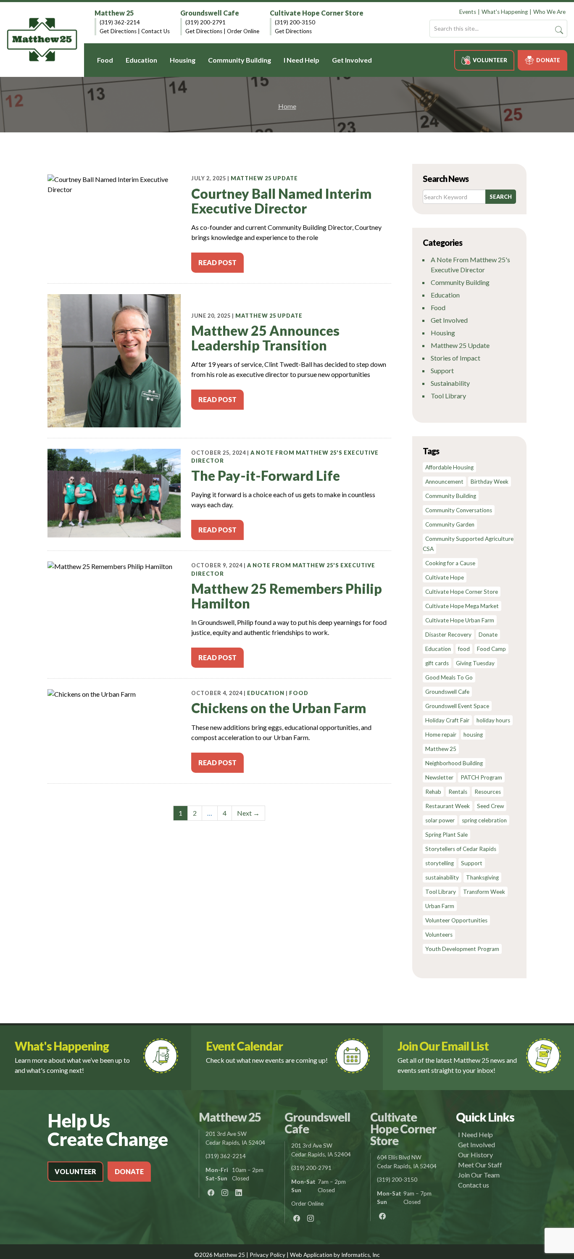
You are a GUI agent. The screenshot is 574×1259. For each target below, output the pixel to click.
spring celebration (484, 820)
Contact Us (155, 31)
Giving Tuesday (475, 663)
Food (105, 60)
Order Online (243, 31)
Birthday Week (489, 481)
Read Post (217, 262)
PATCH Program (481, 777)
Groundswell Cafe (209, 13)
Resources (487, 791)
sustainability (442, 877)
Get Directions (118, 31)
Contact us (473, 1185)
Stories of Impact (455, 358)
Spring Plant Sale (446, 834)
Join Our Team (479, 1175)
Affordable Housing (449, 467)
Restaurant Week (447, 806)
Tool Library (448, 396)
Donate (548, 60)
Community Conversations (458, 510)
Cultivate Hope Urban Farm (459, 620)
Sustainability (450, 383)
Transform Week (484, 891)
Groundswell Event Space (457, 706)
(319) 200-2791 (205, 22)
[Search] (559, 30)
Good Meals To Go (449, 677)
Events (467, 11)
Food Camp (491, 648)
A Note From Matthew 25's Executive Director (470, 264)
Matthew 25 (114, 13)
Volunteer (490, 60)
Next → (248, 813)
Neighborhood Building (454, 763)
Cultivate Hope (444, 577)
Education (141, 60)
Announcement (444, 481)
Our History (475, 1155)
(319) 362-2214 (120, 22)
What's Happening (505, 11)
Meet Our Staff (480, 1165)
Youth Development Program (462, 949)
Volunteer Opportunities (456, 920)
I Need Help (301, 60)
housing (473, 734)
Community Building (239, 60)
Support (442, 370)
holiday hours (493, 720)
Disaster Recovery (448, 634)
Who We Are (549, 11)
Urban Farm (439, 906)
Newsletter (439, 777)
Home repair (440, 734)
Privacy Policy (267, 1254)
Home (287, 106)
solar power (440, 820)
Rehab (433, 791)
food (464, 648)
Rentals (457, 791)
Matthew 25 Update (264, 178)
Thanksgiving (482, 877)
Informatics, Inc (360, 1254)
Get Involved (352, 60)
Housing (182, 60)
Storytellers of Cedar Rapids (460, 848)
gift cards (437, 663)
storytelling (439, 863)
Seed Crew (490, 806)
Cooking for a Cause (450, 563)
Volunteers (439, 934)
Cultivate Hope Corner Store (316, 13)
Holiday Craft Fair (447, 720)
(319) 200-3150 (295, 22)
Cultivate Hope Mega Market (462, 606)
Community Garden (449, 524)
